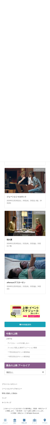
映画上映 (24, 423)
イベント (34, 423)
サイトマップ (6, 402)
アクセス (44, 423)
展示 (14, 423)
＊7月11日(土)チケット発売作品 (19, 352)
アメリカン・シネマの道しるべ (18, 343)
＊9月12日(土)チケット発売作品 (19, 356)
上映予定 (9, 339)
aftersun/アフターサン (16, 282)
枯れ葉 (9, 240)
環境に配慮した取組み (9, 393)
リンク (4, 398)
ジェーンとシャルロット (17, 197)
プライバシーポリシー (9, 384)
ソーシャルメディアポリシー (12, 389)
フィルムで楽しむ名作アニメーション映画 (22, 348)
